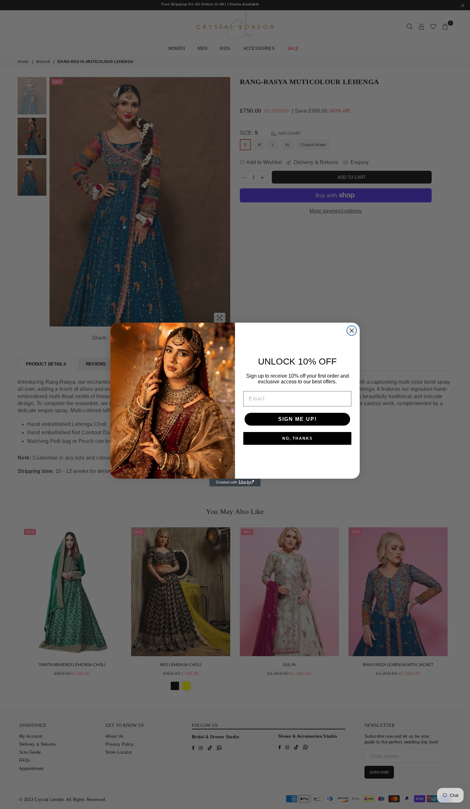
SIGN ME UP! (297, 419)
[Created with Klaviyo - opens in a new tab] (235, 482)
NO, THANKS (297, 438)
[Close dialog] (351, 330)
